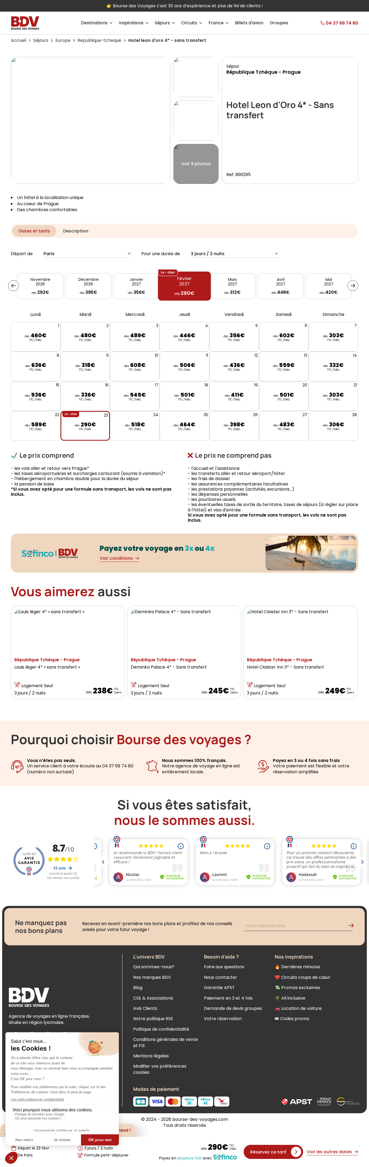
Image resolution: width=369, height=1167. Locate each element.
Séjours (40, 40)
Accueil (18, 40)
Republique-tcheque (99, 40)
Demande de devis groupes (233, 1008)
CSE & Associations (153, 998)
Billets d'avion (249, 23)
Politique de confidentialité (161, 1029)
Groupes (279, 23)
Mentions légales (151, 1056)
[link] (331, 22)
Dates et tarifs (34, 231)
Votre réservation (223, 1019)
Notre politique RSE (153, 1019)
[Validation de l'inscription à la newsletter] (353, 926)
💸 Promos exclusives (297, 987)
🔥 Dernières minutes (297, 967)
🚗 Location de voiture (298, 1008)
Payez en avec (185, 1158)
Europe (63, 40)
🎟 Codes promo (292, 1019)
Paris (49, 254)
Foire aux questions (224, 967)
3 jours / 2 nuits (207, 254)
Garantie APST (219, 987)
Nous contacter (220, 977)
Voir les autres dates (329, 1152)
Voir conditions (116, 558)
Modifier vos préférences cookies (159, 1069)
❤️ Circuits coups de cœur (302, 977)
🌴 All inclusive (290, 998)
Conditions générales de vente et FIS (165, 1042)
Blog (137, 987)
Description (75, 231)
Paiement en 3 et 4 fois (228, 998)
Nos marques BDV (152, 977)
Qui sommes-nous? (153, 967)
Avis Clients (145, 1008)
